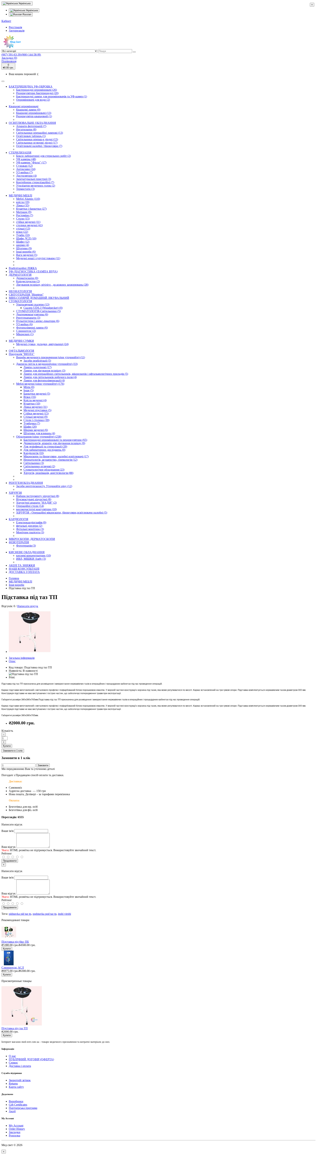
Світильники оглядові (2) (39, 466)
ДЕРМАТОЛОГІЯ (20, 274)
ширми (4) (22, 245)
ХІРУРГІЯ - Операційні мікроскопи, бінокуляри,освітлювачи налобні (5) (61, 512)
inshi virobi (64, 913)
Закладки (14, 1132)
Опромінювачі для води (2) (33, 99)
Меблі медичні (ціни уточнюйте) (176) (40, 383)
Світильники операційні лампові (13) (39, 132)
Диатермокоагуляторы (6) (32, 314)
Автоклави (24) (25, 169)
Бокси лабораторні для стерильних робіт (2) (43, 155)
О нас (12, 1056)
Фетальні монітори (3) (30, 529)
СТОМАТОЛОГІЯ (20, 301)
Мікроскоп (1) (25, 334)
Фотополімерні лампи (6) (32, 327)
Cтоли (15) (23, 218)
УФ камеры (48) (26, 159)
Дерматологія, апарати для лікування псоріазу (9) (54, 443)
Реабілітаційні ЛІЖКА (23, 268)
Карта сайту (16, 1086)
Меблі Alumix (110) (28, 198)
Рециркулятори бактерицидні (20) (37, 93)
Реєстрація (15, 27)
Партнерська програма (23, 1107)
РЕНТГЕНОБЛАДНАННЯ (26, 482)
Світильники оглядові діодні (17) (36, 142)
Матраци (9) (23, 212)
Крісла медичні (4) (35, 400)
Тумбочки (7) (31, 423)
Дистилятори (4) (26, 175)
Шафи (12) (22, 241)
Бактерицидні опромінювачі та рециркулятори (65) (55, 439)
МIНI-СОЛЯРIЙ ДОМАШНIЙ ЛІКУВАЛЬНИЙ (39, 297)
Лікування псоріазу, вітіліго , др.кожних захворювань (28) (52, 284)
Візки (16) (29, 397)
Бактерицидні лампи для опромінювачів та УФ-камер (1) (51, 96)
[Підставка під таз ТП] (30, 651)
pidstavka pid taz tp (20, 913)
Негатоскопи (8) (26, 129)
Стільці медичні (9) (35, 416)
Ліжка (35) (22, 205)
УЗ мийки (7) (24, 172)
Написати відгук (27, 606)
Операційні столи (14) (30, 506)
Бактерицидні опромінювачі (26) (36, 89)
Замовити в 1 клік (13, 750)
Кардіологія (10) (33, 453)
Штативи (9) (24, 248)
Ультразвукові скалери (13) (32, 304)
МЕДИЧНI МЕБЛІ (20, 195)
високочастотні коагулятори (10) (36, 509)
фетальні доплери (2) (29, 525)
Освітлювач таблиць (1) (31, 136)
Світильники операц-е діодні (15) (37, 139)
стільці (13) (23, 228)
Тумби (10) (23, 235)
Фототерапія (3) (26, 545)
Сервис (13, 1062)
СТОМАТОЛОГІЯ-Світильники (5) (38, 311)
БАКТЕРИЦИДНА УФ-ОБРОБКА (30, 86)
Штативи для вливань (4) (39, 433)
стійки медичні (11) (28, 221)
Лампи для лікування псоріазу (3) (44, 370)
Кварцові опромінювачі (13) (33, 112)
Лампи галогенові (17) (37, 367)
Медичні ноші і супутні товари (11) (38, 258)
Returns (13, 1083)
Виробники (16, 1101)
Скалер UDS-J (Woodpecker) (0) (43, 307)
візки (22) (22, 231)
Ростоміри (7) (24, 215)
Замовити (43, 765)
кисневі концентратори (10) (33, 555)
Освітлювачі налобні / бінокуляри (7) (39, 146)
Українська (31, 10)
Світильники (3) (33, 463)
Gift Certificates (18, 1104)
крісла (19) (22, 202)
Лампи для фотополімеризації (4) (44, 380)
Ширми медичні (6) (35, 430)
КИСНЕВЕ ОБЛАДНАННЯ (27, 552)
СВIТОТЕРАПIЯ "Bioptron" (26, 294)
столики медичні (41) (29, 225)
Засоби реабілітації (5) (37, 360)
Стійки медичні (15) (36, 413)
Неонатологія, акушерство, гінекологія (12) (50, 459)
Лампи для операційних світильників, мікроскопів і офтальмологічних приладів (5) (75, 373)
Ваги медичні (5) (26, 255)
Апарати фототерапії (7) (31, 126)
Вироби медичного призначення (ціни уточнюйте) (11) (50, 357)
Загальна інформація (21, 657)
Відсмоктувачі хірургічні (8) (33, 499)
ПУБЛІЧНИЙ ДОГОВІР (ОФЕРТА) (31, 1059)
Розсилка (14, 1135)
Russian (26, 14)
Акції (12, 1111)
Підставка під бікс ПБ (15, 941)
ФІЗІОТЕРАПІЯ (19, 542)
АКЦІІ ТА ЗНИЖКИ (22, 565)
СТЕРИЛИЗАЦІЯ (20, 152)
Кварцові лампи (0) (28, 109)
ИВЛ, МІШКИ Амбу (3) (31, 558)
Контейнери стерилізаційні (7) (35, 182)
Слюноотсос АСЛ (12, 967)
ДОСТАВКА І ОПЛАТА (24, 572)
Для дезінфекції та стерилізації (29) (45, 446)
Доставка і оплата (20, 1065)
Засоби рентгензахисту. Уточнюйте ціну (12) (44, 486)
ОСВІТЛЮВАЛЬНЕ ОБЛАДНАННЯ (32, 122)
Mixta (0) (28, 387)
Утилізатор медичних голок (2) (35, 185)
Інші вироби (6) (26, 251)
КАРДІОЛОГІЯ (18, 519)
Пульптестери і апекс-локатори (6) (37, 321)
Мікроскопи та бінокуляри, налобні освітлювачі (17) (56, 456)
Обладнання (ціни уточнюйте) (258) (38, 436)
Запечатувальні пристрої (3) (33, 179)
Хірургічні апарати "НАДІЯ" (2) (36, 502)
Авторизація (16, 30)
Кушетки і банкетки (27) (31, 208)
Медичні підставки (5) (37, 410)
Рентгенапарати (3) (28, 317)
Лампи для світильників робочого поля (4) (50, 377)
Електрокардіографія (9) (31, 522)
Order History (17, 1128)
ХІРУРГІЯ (15, 492)
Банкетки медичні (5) (36, 393)
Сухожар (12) (24, 165)
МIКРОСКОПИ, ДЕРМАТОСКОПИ (32, 539)
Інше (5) (28, 390)
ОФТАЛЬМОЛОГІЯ (21, 350)
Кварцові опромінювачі (23, 106)
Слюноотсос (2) (26, 330)
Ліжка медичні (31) (35, 406)
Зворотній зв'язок (20, 1080)
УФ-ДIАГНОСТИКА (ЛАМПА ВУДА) (33, 271)
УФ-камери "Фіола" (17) (31, 162)
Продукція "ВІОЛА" (21, 354)
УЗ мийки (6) (24, 324)
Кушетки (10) (31, 403)
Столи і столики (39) (36, 420)
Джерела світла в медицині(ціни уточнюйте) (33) (47, 363)
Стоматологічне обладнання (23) (43, 469)
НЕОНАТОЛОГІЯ (20, 291)
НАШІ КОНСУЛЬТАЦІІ (24, 568)
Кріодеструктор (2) (28, 281)
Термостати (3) (25, 188)
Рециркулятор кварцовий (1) (34, 116)
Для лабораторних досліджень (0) (44, 449)
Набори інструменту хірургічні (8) (37, 496)
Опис (12, 661)
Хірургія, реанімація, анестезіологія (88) (48, 472)
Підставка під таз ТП (14, 1028)
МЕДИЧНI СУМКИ (21, 340)
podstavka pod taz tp (45, 913)
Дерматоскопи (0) (27, 278)
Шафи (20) (30, 426)
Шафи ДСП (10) (26, 238)
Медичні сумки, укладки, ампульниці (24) (42, 344)
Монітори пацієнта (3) (30, 532)
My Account (16, 1125)
